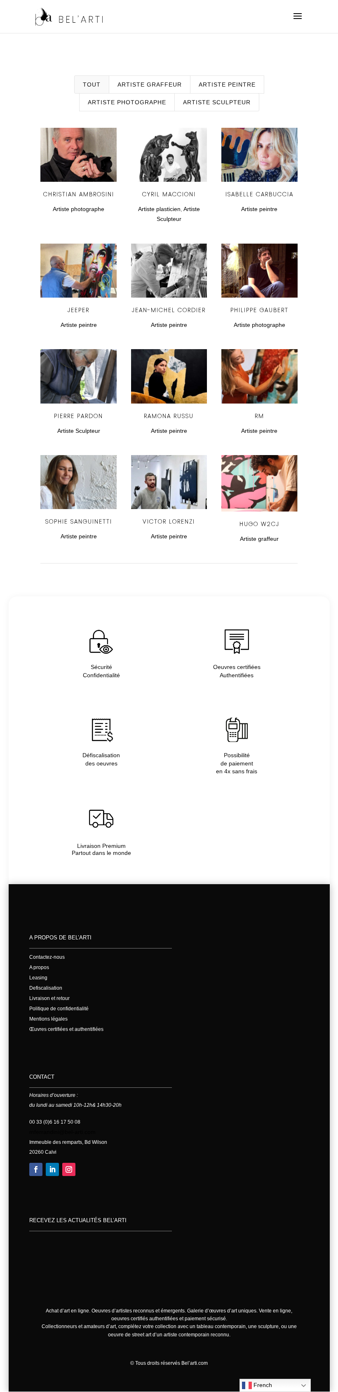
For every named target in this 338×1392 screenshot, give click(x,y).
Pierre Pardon (78, 416)
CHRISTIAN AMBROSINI (78, 194)
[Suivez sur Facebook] (35, 1169)
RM (259, 416)
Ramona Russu (169, 416)
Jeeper (78, 310)
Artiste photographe (127, 102)
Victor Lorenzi (169, 521)
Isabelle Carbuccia (259, 194)
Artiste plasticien (159, 209)
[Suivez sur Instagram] (68, 1169)
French (262, 1385)
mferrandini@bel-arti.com (62, 1132)
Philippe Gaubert (259, 310)
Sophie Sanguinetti (78, 521)
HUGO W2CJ (259, 524)
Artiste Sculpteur (217, 102)
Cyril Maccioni (169, 194)
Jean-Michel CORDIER (169, 310)
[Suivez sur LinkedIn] (52, 1169)
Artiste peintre (227, 84)
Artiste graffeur (149, 84)
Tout (92, 84)
